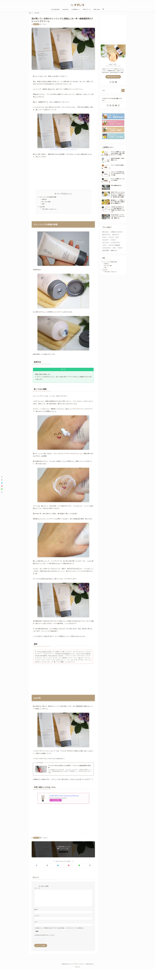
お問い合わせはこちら (113, 76)
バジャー (104, 245)
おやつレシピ (115, 234)
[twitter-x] (119, 1)
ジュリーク (111, 237)
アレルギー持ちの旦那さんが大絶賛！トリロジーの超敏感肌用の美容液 (69, 766)
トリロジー (44, 24)
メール (36, 915)
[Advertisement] (63, 173)
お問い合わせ (89, 964)
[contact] (125, 1)
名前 (36, 909)
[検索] (119, 105)
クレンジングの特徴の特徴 (48, 197)
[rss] (123, 1)
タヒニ (117, 237)
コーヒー (104, 237)
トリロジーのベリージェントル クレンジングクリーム (63, 149)
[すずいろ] (77, 5)
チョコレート (105, 239)
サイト (36, 922)
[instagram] (121, 1)
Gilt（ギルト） (105, 232)
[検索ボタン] (103, 9)
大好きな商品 (105, 250)
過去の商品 (36, 24)
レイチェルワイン (106, 247)
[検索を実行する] (123, 90)
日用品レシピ (114, 250)
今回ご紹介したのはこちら (49, 209)
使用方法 (44, 199)
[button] (37, 865)
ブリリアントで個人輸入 (114, 245)
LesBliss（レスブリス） (117, 232)
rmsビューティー (106, 234)
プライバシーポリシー (79, 964)
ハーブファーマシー (115, 242)
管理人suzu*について (67, 964)
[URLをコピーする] (90, 865)
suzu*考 (42, 207)
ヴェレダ (120, 247)
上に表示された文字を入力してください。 (45, 935)
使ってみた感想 (46, 201)
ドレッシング (105, 242)
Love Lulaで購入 (55, 800)
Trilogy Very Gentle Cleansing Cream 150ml (57, 798)
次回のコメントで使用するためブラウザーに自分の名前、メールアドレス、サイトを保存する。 (60, 928)
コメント (37, 888)
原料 (43, 204)
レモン (114, 247)
